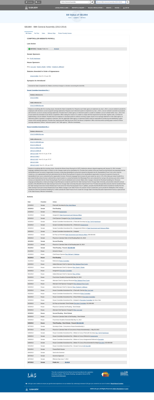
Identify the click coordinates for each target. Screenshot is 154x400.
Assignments (63, 211)
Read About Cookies (117, 383)
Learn (126, 388)
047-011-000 (87, 346)
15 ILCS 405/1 (34, 76)
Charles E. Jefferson (58, 67)
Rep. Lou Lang (89, 290)
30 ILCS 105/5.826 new (37, 142)
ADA (114, 388)
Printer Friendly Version (65, 33)
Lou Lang (33, 67)
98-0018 (56, 49)
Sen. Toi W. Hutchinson (74, 218)
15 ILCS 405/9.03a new (37, 105)
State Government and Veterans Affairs (71, 215)
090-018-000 (80, 323)
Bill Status (29, 33)
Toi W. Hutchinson (35, 58)
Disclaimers (120, 388)
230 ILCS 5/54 (34, 162)
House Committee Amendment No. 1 (38, 127)
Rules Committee (64, 261)
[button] (61, 8)
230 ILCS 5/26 (34, 153)
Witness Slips (52, 33)
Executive (101, 339)
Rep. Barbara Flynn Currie (80, 264)
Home (69, 17)
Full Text (36, 33)
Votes (43, 33)
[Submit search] (127, 2)
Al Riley (49, 67)
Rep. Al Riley (76, 274)
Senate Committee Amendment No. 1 (38, 90)
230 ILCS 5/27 (34, 159)
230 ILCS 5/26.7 (34, 156)
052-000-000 (71, 247)
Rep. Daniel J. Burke (79, 267)
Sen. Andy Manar (71, 205)
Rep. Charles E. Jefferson (80, 287)
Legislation (76, 17)
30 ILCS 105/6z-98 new (37, 148)
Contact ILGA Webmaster (58, 376)
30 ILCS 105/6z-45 (35, 145)
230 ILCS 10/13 (34, 165)
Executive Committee (66, 270)
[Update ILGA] (92, 2)
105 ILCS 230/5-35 (35, 151)
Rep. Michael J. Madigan (72, 254)
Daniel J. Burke (41, 67)
